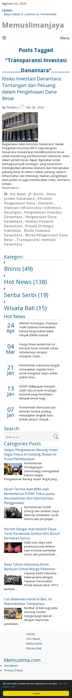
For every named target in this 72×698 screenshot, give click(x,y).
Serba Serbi (26, 295)
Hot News (18, 194)
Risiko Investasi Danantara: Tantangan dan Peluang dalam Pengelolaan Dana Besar (32, 88)
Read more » (11, 188)
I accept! (36, 693)
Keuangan (12, 212)
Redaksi (11, 107)
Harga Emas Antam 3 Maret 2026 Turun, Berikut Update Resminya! (32, 12)
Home (30, 634)
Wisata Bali (25, 308)
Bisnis (38, 194)
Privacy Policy (13, 670)
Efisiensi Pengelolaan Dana (28, 200)
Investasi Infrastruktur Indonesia (32, 207)
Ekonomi (45, 203)
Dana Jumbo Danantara (30, 196)
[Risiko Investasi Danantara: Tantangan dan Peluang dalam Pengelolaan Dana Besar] (36, 127)
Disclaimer (11, 665)
